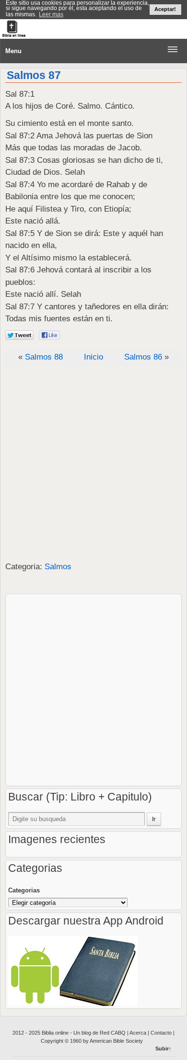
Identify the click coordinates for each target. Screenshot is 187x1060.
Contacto (161, 1033)
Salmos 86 (143, 356)
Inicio (93, 356)
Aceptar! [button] (165, 9)
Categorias (24, 890)
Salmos (58, 566)
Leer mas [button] (51, 14)
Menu (13, 51)
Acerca (138, 1033)
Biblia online (56, 1033)
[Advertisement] (93, 464)
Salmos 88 (44, 356)
